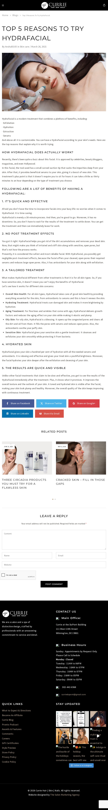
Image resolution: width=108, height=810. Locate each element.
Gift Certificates (10, 743)
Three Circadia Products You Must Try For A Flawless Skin (24, 483)
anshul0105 (11, 46)
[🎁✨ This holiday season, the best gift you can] (81, 753)
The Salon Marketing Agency (64, 794)
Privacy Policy (9, 756)
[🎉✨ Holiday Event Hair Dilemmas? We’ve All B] (98, 719)
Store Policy (8, 752)
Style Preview (9, 747)
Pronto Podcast (10, 724)
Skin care (24, 46)
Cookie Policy (9, 761)
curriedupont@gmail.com (74, 694)
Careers (6, 738)
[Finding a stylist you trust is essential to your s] (98, 736)
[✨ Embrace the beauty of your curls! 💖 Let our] (81, 736)
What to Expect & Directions (16, 710)
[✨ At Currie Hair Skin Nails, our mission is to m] (64, 719)
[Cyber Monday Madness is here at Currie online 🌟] (81, 719)
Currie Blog (7, 719)
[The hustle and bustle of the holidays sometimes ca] (64, 753)
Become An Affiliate (12, 715)
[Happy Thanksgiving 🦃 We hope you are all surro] (64, 736)
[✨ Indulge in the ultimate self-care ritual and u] (98, 753)
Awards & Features (11, 729)
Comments (7, 733)
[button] (52, 499)
